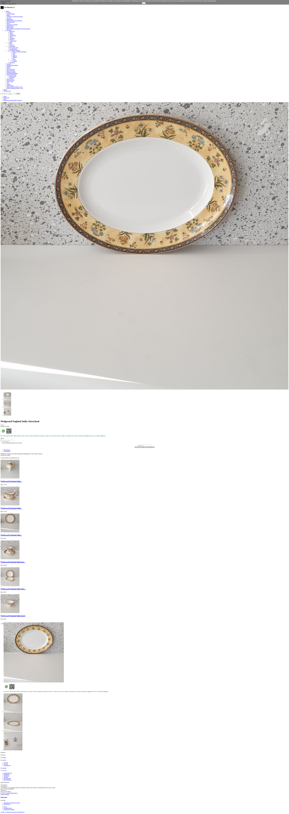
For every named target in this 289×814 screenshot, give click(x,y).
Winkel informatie (5, 794)
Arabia (9, 42)
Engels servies (10, 85)
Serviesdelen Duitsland (13, 50)
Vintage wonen (11, 76)
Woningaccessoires (11, 72)
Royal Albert (11, 46)
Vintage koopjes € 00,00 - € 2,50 (14, 87)
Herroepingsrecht (11, 22)
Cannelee (15, 61)
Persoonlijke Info (8, 773)
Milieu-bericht (10, 26)
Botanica (15, 55)
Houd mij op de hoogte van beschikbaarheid (144, 447)
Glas (8, 82)
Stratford (12, 39)
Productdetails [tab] (7, 451)
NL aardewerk (10, 78)
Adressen (6, 777)
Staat (2, 455)
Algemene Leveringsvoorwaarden (15, 16)
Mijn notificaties (7, 779)
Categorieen (8, 30)
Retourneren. (10, 19)
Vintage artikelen (11, 13)
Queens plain (13, 35)
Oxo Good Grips (11, 69)
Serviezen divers (10, 80)
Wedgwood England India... (11, 481)
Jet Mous (9, 66)
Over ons (9, 18)
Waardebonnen (7, 778)
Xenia (14, 53)
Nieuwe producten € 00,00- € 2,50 (15, 88)
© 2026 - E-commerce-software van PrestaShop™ (13, 812)
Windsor (12, 34)
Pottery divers (10, 81)
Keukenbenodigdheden (12, 73)
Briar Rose (12, 38)
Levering (9, 12)
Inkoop (8, 15)
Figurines (9, 64)
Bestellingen (6, 774)
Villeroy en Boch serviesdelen (18, 51)
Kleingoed (12, 77)
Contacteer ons (7, 765)
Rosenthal (12, 62)
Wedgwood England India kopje (13, 616)
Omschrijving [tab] (7, 449)
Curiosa (8, 84)
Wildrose (15, 57)
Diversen (12, 45)
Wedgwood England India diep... (13, 589)
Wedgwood (11, 31)
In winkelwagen (5, 441)
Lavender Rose (13, 49)
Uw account (3, 768)
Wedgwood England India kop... (13, 562)
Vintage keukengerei (11, 74)
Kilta (11, 43)
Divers (11, 36)
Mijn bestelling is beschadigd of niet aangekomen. (18, 28)
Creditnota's (6, 775)
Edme (11, 32)
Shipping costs (10, 27)
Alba (14, 54)
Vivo (14, 58)
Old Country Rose (14, 47)
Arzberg (13, 59)
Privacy (8, 23)
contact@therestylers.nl (11, 793)
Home (6, 11)
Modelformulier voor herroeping (14, 20)
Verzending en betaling (12, 24)
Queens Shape (13, 41)
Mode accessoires (11, 70)
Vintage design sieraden (12, 65)
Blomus (8, 68)
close (144, 3)
